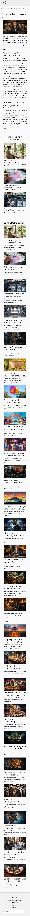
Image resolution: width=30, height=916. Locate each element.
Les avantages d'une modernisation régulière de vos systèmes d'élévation (15, 323)
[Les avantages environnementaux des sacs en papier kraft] (15, 365)
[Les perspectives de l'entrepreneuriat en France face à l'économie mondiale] (15, 631)
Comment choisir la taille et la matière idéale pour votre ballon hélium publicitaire (15, 403)
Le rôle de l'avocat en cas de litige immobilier (15, 880)
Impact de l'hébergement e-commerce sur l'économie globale (12, 802)
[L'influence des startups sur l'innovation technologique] (15, 764)
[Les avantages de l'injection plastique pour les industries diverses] (15, 471)
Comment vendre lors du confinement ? (13, 587)
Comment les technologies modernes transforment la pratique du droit (15, 829)
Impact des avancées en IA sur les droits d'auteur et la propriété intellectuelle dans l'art (15, 456)
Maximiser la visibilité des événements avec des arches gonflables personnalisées (13, 430)
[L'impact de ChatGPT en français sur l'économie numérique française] (15, 684)
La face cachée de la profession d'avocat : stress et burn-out (13, 615)
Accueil (3, 9)
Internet (14, 905)
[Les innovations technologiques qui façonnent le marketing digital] (15, 657)
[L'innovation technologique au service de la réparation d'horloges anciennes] (15, 711)
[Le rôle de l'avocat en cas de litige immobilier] (15, 870)
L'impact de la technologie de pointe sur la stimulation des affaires (14, 536)
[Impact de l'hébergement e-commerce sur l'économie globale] (15, 790)
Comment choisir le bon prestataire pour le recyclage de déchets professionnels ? (14, 210)
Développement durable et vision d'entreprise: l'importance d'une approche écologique (15, 749)
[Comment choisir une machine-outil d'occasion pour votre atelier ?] (15, 338)
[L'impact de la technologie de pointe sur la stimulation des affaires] (15, 524)
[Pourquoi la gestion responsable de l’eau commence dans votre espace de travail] (15, 151)
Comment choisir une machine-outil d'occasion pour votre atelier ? (14, 350)
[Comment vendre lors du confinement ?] (15, 578)
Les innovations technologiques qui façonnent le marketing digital (14, 669)
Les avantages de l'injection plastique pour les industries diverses (13, 483)
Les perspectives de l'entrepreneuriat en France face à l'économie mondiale (15, 643)
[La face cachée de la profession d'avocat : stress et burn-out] (15, 604)
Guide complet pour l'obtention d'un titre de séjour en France (12, 187)
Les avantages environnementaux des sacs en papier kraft (14, 375)
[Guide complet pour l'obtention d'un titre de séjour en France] (15, 176)
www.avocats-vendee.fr (15, 64)
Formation (14, 902)
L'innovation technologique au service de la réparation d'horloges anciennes (14, 722)
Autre (8, 9)
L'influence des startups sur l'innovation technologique (15, 774)
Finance (14, 898)
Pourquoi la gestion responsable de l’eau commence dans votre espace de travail (15, 163)
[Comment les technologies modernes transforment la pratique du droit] (15, 817)
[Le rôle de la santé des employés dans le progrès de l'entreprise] (15, 843)
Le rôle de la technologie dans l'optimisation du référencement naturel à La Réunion (15, 510)
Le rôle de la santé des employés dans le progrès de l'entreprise (14, 854)
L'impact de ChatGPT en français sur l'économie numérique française (15, 695)
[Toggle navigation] (4, 2)
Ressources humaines (14, 900)
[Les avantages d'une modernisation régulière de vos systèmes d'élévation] (15, 312)
